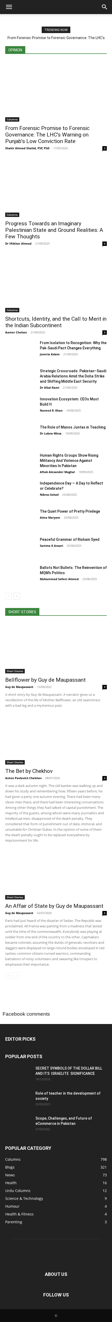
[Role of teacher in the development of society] (44, 1110)
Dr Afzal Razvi (49, 387)
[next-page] (17, 596)
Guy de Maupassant (19, 687)
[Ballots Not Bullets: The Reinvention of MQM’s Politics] (20, 575)
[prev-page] (8, 596)
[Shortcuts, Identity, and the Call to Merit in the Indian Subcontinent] (56, 281)
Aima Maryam (50, 517)
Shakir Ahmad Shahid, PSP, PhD (27, 148)
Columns (12, 119)
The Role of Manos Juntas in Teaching (72, 427)
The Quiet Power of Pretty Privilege (70, 511)
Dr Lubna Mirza (50, 433)
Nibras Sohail (49, 494)
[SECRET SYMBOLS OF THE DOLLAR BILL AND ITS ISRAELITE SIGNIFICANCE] (44, 1085)
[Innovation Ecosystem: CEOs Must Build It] (20, 407)
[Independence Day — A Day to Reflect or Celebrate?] (20, 491)
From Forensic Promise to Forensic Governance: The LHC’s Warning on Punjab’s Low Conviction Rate (47, 134)
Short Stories (15, 671)
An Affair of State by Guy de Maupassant (54, 906)
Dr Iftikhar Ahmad (18, 243)
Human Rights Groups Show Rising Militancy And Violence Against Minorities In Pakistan (69, 460)
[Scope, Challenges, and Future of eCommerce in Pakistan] (44, 1135)
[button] (9, 7)
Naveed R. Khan (51, 410)
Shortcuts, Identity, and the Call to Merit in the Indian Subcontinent (56, 322)
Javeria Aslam (50, 354)
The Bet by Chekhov (29, 771)
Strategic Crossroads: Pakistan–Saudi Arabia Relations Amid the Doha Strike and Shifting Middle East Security (73, 376)
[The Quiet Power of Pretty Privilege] (20, 519)
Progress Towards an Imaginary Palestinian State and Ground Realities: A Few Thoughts (54, 230)
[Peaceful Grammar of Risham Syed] (20, 547)
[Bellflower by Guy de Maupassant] (56, 648)
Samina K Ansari (51, 546)
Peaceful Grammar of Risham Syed (69, 539)
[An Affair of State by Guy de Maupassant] (56, 874)
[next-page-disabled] (17, 975)
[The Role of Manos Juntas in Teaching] (20, 435)
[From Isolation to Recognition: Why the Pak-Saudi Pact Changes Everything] (20, 351)
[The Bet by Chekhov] (56, 739)
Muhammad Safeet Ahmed (59, 579)
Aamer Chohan (16, 332)
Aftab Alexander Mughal (57, 472)
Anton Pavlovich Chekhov (23, 778)
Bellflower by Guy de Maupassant (45, 680)
